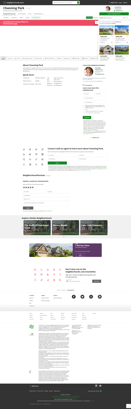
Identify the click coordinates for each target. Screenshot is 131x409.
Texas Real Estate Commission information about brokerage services (65, 396)
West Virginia (84, 319)
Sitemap (46, 391)
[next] (112, 30)
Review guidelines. (48, 211)
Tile (124, 17)
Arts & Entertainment (50, 58)
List (127, 17)
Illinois (51, 313)
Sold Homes (95, 17)
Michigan (62, 313)
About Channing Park (22, 13)
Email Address (89, 102)
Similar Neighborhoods (38, 13)
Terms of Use (90, 133)
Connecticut (31, 319)
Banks (60, 58)
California (31, 315)
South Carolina (11, 10)
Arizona (30, 313)
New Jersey (63, 317)
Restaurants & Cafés (28, 58)
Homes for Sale (89, 17)
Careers (31, 300)
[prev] (101, 30)
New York (62, 319)
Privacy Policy (81, 170)
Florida (41, 317)
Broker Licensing (45, 300)
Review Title (27, 199)
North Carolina (74, 313)
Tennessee (73, 319)
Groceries (18, 58)
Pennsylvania (74, 315)
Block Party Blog (57, 298)
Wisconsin (94, 313)
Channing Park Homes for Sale (9, 13)
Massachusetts (53, 319)
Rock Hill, (5, 10)
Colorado (30, 317)
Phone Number (89, 98)
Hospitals (86, 58)
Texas (83, 313)
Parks (11, 58)
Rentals (51, 391)
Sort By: (101, 17)
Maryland (52, 317)
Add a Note (86, 109)
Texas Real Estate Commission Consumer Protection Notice (65, 397)
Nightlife (93, 58)
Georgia (41, 319)
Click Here (74, 399)
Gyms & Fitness (39, 58)
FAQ (30, 303)
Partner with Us (45, 298)
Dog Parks (68, 58)
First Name (86, 93)
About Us (31, 298)
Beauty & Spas (77, 58)
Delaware (41, 313)
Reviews (30, 13)
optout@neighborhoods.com (89, 131)
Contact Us (32, 306)
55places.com (57, 391)
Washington (84, 317)
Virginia (83, 315)
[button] (96, 22)
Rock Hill (42, 68)
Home (58, 290)
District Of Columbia (43, 315)
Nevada (62, 315)
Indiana (51, 315)
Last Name (98, 93)
